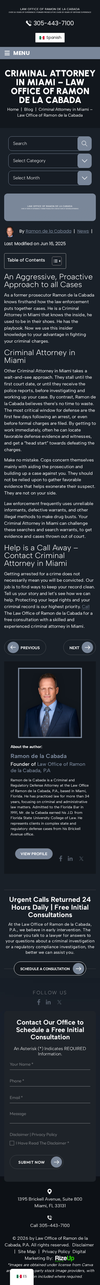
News (83, 231)
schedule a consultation (45, 969)
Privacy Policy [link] (56, 1251)
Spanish (53, 37)
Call (86, 606)
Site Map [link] (27, 1251)
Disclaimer (19, 1134)
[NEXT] (79, 653)
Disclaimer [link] (83, 1245)
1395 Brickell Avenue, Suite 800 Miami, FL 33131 (50, 1202)
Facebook (60, 858)
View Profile (34, 853)
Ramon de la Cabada (48, 231)
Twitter (81, 858)
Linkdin (70, 858)
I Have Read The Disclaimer (42, 1143)
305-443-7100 (54, 23)
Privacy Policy (44, 1134)
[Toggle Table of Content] (54, 261)
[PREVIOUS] (25, 653)
